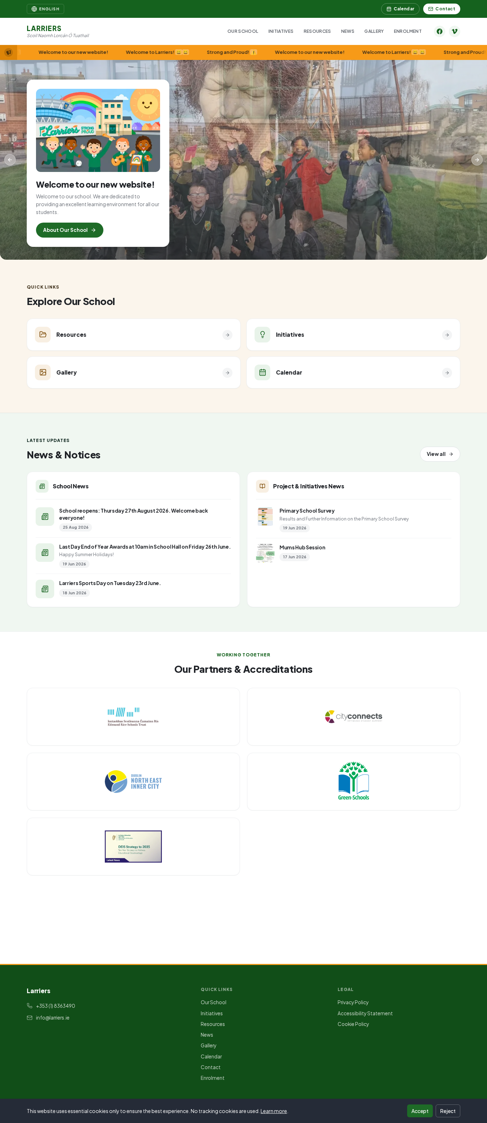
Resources (317, 31)
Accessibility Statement (365, 1013)
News (347, 31)
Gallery (374, 31)
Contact (445, 8)
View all (436, 454)
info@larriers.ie (53, 1018)
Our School (242, 31)
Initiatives (281, 31)
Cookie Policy (353, 1024)
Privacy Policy (353, 1002)
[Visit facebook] (439, 31)
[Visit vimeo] (454, 31)
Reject (448, 1111)
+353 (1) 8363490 (55, 1006)
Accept (420, 1111)
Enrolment (408, 31)
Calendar (404, 8)
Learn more (274, 1111)
